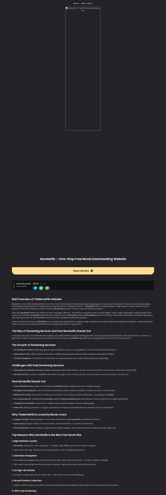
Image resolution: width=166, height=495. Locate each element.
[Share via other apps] (47, 288)
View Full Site (81, 271)
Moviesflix (16, 304)
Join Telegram (88, 3)
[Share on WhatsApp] (41, 288)
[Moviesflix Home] (83, 130)
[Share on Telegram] (35, 288)
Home (77, 3)
